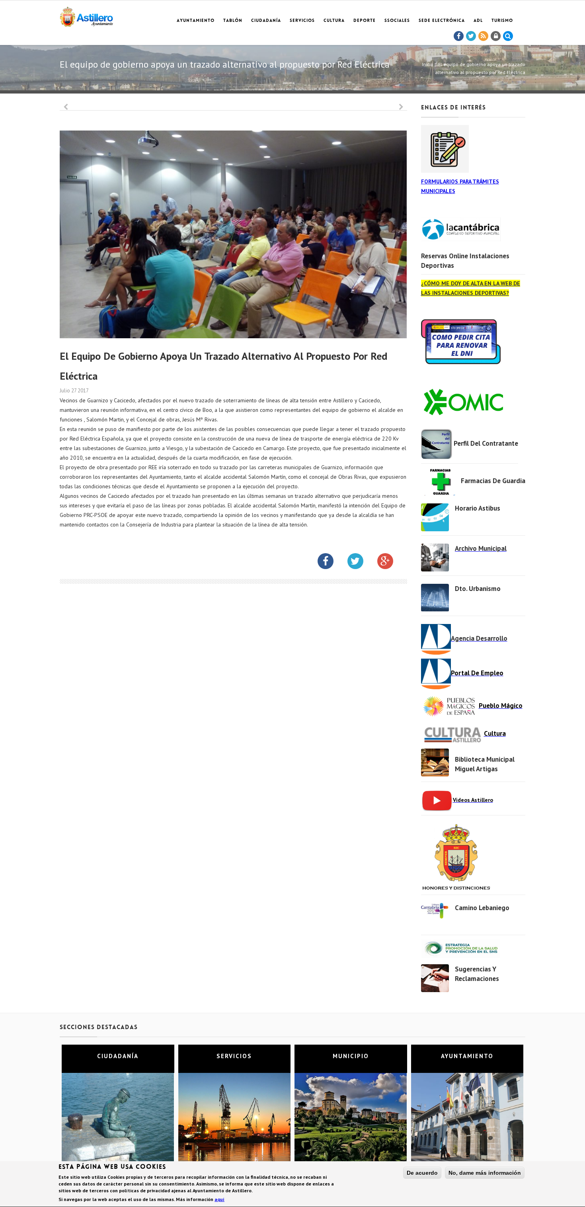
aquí (219, 1199)
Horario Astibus (477, 508)
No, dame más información (484, 1173)
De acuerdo (422, 1173)
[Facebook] (459, 36)
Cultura (334, 21)
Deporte (364, 21)
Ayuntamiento (195, 21)
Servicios (302, 21)
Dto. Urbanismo (478, 588)
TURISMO (502, 21)
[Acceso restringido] (496, 36)
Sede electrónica (442, 21)
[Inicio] (86, 15)
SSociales (397, 21)
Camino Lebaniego (482, 907)
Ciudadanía (266, 21)
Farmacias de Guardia (493, 480)
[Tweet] (471, 36)
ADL (478, 21)
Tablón (232, 21)
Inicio (427, 64)
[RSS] (483, 36)
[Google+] (391, 562)
